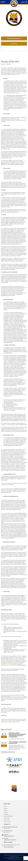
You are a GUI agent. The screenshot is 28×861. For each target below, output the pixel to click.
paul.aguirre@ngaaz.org (9, 836)
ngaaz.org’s (7, 709)
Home (5, 806)
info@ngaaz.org (10, 720)
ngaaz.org (17, 74)
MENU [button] (3, 2)
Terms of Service (7, 821)
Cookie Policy (6, 819)
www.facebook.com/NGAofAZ (10, 839)
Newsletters (6, 814)
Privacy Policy (22, 118)
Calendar (5, 812)
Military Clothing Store (8, 816)
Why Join (5, 808)
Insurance (6, 810)
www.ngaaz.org (4, 266)
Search (23, 2)
